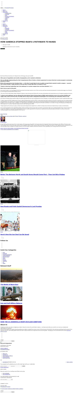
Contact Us (5, 20)
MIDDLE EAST (6, 256)
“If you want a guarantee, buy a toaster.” (9, 129)
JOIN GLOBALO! (4, 348)
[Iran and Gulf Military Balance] (11, 300)
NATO (4, 259)
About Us (5, 11)
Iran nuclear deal (11, 116)
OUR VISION (4, 388)
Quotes (4, 260)
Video (6, 18)
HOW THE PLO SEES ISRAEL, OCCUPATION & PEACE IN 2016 (14, 128)
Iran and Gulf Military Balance (11, 303)
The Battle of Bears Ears (9, 284)
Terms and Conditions (8, 355)
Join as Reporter (6, 374)
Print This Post (3, 114)
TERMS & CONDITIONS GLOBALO (15, 388)
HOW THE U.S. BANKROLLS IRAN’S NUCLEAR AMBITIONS (21, 322)
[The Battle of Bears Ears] (11, 282)
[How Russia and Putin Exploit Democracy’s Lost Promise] (10, 202)
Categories (5, 12)
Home (4, 9)
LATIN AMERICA (6, 255)
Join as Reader (6, 373)
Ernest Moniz (5, 39)
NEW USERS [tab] (70, 362)
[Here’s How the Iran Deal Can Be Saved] (10, 230)
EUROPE (7, 14)
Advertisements (6, 358)
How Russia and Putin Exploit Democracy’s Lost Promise (21, 206)
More (6, 19)
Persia (16, 116)
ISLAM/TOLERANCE (9, 16)
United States (8, 13)
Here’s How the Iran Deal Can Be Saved (14, 234)
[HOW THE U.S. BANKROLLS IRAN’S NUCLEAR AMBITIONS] (11, 319)
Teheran (20, 116)
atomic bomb (3, 116)
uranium (24, 116)
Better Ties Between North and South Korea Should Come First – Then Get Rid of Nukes (32, 174)
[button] (3, 386)
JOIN (4, 21)
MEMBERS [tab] (5, 362)
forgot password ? (4, 367)
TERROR (7, 17)
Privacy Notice (6, 356)
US (5, 27)
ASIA (6, 15)
